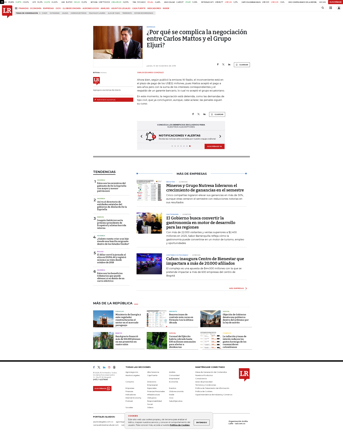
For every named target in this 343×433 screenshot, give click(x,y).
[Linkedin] (229, 64)
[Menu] (16, 8)
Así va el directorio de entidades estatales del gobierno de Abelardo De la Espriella (112, 206)
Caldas (65, 13)
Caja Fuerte (152, 375)
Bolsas (100, 252)
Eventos (172, 388)
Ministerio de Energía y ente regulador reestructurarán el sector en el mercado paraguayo (128, 320)
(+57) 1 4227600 (100, 379)
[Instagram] (110, 368)
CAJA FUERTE (139, 8)
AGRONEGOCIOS (91, 8)
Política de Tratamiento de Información (212, 388)
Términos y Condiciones (205, 385)
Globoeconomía (176, 391)
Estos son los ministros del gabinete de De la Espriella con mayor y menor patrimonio (111, 187)
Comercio (227, 333)
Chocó (44, 13)
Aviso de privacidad (203, 382)
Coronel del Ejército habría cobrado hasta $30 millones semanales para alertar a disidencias (182, 341)
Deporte (173, 311)
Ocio (171, 398)
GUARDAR (243, 65)
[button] (140, 136)
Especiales (151, 388)
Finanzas (129, 391)
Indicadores (131, 395)
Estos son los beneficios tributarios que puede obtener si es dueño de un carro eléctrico (110, 277)
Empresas (130, 388)
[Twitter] (223, 64)
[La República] (7, 11)
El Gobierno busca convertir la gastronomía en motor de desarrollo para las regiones (200, 223)
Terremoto (127, 13)
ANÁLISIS (105, 8)
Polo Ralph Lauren (97, 13)
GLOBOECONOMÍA (72, 8)
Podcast (129, 401)
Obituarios (151, 398)
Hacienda (101, 180)
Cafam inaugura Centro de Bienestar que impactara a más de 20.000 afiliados (205, 261)
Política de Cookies (180, 425)
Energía (100, 217)
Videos (150, 407)
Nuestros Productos (204, 375)
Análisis (172, 372)
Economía (173, 382)
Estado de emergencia (143, 13)
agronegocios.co (123, 422)
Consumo (130, 382)
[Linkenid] (105, 368)
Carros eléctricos (78, 13)
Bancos (118, 333)
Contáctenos (201, 378)
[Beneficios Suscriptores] (331, 7)
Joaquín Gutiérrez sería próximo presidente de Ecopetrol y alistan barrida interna (111, 224)
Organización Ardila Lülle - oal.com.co (238, 422)
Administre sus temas (106, 100)
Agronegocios (132, 372)
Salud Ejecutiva (175, 401)
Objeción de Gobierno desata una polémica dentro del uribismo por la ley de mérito (236, 318)
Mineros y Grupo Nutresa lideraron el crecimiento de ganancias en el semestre (205, 188)
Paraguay (119, 311)
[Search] (323, 8)
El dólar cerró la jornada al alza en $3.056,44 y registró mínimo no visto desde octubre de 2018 (111, 258)
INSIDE (166, 8)
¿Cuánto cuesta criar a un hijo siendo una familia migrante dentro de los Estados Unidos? (113, 241)
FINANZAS (24, 8)
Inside (171, 395)
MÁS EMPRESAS (236, 288)
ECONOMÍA (35, 8)
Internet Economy (133, 398)
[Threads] (115, 368)
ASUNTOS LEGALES (120, 8)
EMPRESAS (48, 8)
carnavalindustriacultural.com (106, 425)
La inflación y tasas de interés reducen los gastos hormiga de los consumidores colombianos (234, 341)
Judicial (226, 311)
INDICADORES (154, 8)
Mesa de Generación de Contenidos (211, 372)
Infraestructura (153, 395)
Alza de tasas (114, 13)
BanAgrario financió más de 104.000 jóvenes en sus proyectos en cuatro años (127, 340)
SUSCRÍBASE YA (214, 146)
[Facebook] (217, 64)
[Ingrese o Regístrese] (339, 8)
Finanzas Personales (156, 391)
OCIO (58, 8)
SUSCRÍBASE (335, 2)
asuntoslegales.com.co (103, 422)
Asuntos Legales (133, 375)
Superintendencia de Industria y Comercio (213, 395)
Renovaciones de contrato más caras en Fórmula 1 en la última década (181, 318)
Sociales (129, 407)
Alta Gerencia (153, 372)
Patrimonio (54, 13)
